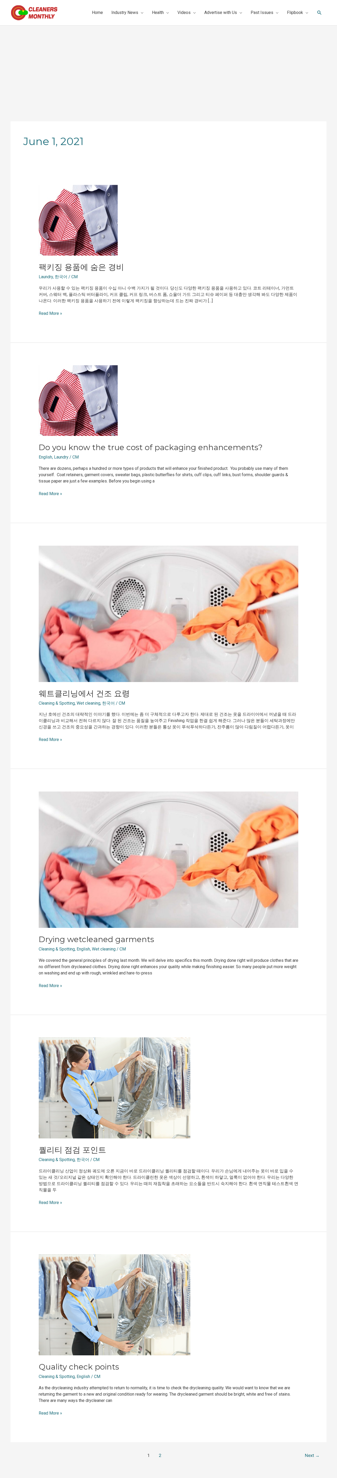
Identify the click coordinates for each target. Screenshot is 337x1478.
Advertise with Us (220, 12)
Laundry (46, 276)
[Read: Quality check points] (114, 1304)
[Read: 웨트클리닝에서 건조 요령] (169, 613)
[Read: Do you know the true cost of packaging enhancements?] (78, 400)
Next (312, 1455)
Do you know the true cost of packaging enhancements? (150, 447)
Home (97, 12)
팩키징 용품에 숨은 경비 (81, 267)
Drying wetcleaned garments (96, 939)
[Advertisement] (168, 65)
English (45, 457)
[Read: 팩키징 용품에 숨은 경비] (78, 219)
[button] (319, 13)
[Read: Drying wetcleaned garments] (169, 859)
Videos (184, 12)
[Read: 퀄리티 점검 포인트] (114, 1087)
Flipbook (295, 12)
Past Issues (262, 12)
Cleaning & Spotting (57, 703)
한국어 (61, 276)
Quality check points (79, 1367)
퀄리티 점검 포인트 (72, 1150)
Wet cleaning (88, 703)
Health (158, 12)
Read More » (50, 313)
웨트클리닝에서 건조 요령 (84, 693)
